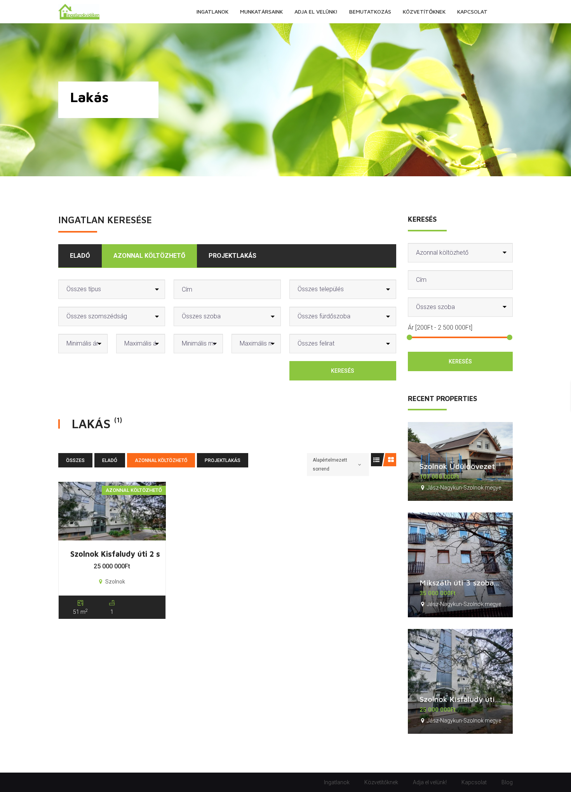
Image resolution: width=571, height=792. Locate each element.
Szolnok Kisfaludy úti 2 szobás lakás (136, 553)
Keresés (342, 371)
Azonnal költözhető (149, 255)
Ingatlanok (337, 782)
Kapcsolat (474, 782)
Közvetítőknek (381, 782)
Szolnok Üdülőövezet (457, 466)
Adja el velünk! (430, 782)
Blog (507, 782)
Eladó (80, 255)
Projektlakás (232, 255)
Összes (75, 460)
